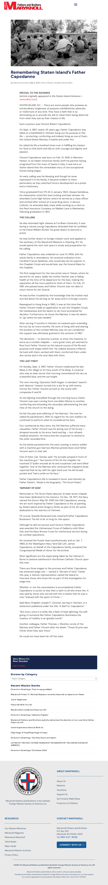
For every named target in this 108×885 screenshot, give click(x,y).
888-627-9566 (68, 837)
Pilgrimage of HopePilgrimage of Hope (29, 732)
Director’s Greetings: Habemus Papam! (29, 715)
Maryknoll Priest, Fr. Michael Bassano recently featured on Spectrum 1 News (47, 694)
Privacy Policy (11, 855)
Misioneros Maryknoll (15, 837)
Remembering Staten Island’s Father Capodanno (48, 74)
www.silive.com (27, 99)
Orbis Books (10, 841)
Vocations (61, 790)
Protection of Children (67, 803)
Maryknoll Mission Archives (18, 850)
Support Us (62, 794)
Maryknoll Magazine (14, 832)
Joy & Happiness (19, 699)
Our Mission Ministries (15, 828)
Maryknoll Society (20, 83)
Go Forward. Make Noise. (68, 798)
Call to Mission (47, 83)
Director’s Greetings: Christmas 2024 (29, 750)
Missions (61, 785)
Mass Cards (10, 846)
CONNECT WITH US (71, 845)
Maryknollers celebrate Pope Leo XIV (28, 710)
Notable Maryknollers (63, 83)
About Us (61, 781)
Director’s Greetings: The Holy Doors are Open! (33, 738)
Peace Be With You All (21, 704)
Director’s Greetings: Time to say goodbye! (31, 689)
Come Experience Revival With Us (27, 727)
